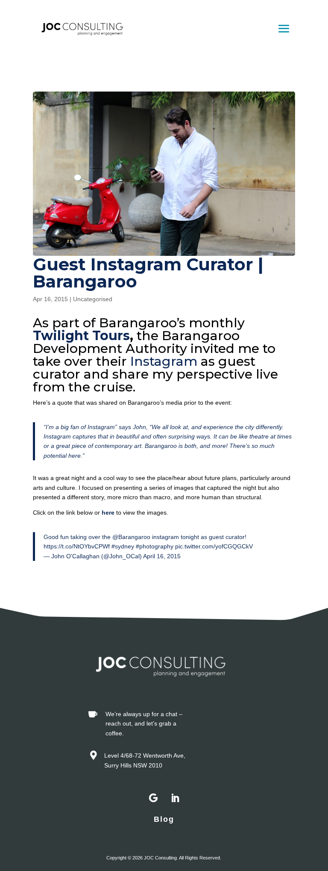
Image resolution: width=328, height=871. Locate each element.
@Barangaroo (131, 536)
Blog (164, 819)
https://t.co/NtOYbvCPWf (77, 546)
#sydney (122, 546)
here (108, 512)
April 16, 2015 (162, 556)
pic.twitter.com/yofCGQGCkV (214, 546)
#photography (154, 546)
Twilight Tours (81, 336)
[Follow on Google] (153, 798)
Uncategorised (92, 299)
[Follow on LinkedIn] (175, 798)
